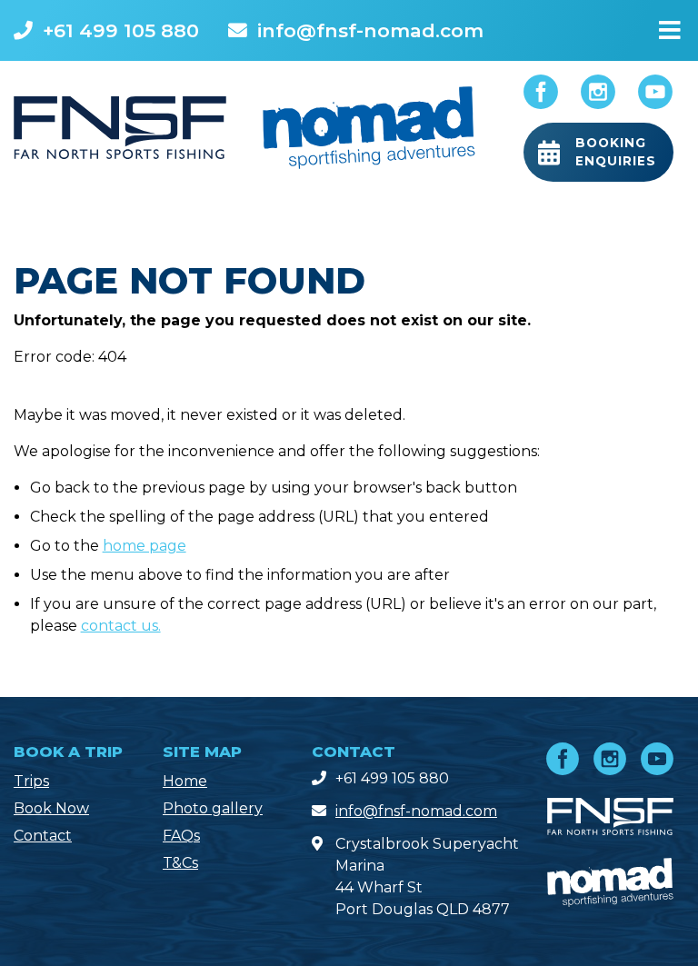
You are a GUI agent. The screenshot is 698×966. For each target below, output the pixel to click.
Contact (43, 835)
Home (185, 781)
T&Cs (180, 862)
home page (144, 545)
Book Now (51, 808)
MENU (669, 26)
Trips (31, 781)
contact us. (121, 625)
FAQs (181, 835)
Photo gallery (213, 808)
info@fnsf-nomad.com (370, 30)
